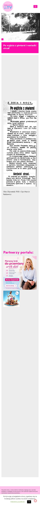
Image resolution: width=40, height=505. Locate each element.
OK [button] (29, 502)
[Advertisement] (20, 79)
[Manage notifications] (35, 500)
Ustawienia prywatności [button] (17, 502)
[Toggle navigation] (35, 6)
